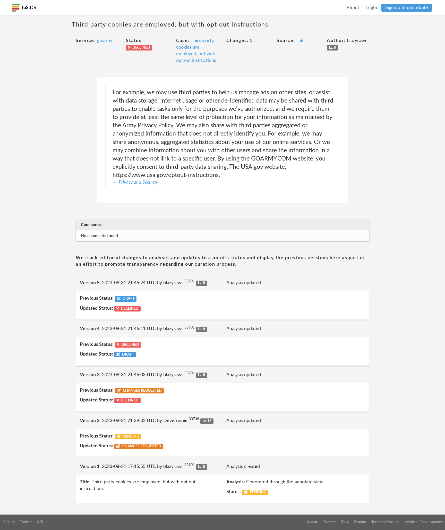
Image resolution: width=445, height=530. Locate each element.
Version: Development (423, 522)
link (299, 40)
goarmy (104, 40)
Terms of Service (385, 522)
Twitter (26, 522)
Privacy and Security (138, 182)
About (353, 8)
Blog (345, 522)
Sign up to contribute (406, 7)
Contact (329, 522)
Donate (360, 522)
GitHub (9, 522)
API (40, 522)
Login (372, 8)
